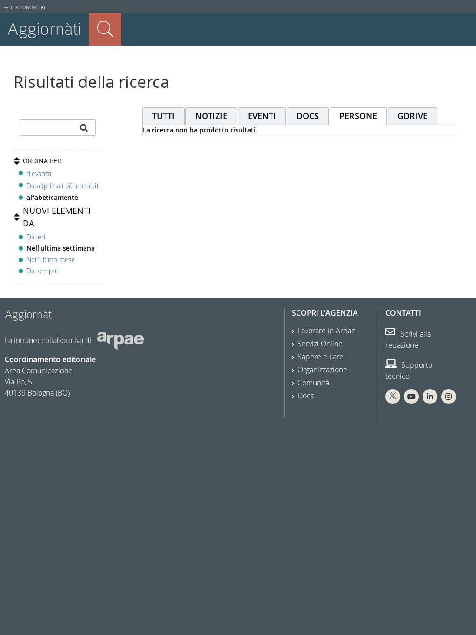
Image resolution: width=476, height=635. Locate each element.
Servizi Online (320, 343)
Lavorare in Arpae (327, 330)
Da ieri (35, 236)
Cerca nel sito (105, 29)
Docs (306, 395)
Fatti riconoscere (24, 8)
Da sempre (42, 270)
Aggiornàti (44, 29)
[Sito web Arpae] (120, 340)
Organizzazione (322, 369)
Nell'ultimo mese (50, 259)
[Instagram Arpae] (448, 396)
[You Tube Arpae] (411, 396)
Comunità (313, 382)
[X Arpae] (392, 396)
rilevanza (38, 173)
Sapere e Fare (321, 356)
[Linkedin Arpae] (430, 396)
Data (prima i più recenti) (62, 185)
